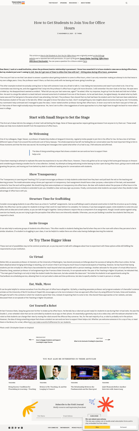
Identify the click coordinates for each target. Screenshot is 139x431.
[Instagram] (9, 428)
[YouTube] (22, 428)
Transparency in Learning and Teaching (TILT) (21, 179)
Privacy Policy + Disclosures (81, 427)
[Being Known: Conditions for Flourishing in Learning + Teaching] (23, 372)
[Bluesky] (19, 428)
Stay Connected (53, 427)
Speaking (63, 3)
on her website (119, 295)
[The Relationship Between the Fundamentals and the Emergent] (85, 372)
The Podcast (53, 3)
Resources (73, 3)
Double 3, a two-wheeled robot (12, 314)
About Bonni (85, 3)
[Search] (126, 3)
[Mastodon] (15, 428)
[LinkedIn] (12, 428)
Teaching (12, 383)
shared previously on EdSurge (78, 262)
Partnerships (64, 427)
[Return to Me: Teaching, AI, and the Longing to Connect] (54, 372)
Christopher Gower (17, 328)
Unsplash (30, 328)
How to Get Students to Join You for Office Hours (58, 56)
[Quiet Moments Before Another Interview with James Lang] (116, 372)
